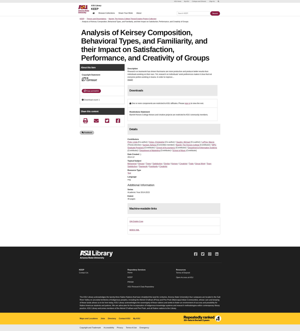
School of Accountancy (165, 148)
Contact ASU (124, 318)
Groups (141, 164)
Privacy (120, 328)
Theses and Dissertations (96, 19)
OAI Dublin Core (136, 221)
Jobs (103, 318)
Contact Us (83, 273)
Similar (167, 164)
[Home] (84, 9)
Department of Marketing (150, 151)
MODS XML (134, 230)
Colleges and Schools (199, 1)
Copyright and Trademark (90, 328)
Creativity (183, 164)
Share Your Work (125, 13)
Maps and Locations (89, 318)
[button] (83, 100)
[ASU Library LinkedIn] (216, 254)
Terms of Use (131, 328)
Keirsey (174, 164)
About (138, 13)
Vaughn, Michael (183, 142)
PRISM (130, 282)
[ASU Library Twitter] (202, 254)
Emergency (144, 328)
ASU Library (96, 6)
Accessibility (109, 328)
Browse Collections (107, 13)
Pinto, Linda (132, 142)
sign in (187, 103)
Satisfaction (157, 164)
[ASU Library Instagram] (209, 254)
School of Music (179, 151)
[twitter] (107, 120)
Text (129, 173)
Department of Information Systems (202, 148)
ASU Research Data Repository (141, 287)
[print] (85, 120)
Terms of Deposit (183, 273)
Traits (191, 164)
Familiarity (153, 166)
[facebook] (118, 120)
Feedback (88, 132)
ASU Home (177, 1)
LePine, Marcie (208, 142)
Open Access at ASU (184, 277)
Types (148, 164)
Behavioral (132, 164)
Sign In (212, 1)
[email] (96, 120)
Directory (112, 318)
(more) (130, 80)
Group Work (200, 164)
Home (130, 273)
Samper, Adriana (149, 145)
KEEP (94, 8)
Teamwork (143, 166)
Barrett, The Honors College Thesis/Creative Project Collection (132, 19)
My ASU (186, 1)
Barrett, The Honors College (187, 145)
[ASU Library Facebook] (195, 254)
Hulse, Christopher (157, 142)
